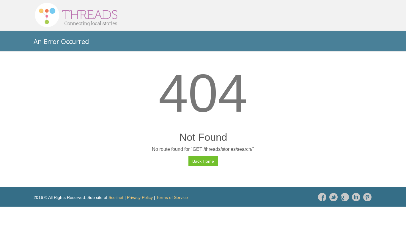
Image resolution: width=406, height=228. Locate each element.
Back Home (203, 161)
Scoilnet (115, 197)
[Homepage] (203, 15)
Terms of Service (172, 197)
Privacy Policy (140, 197)
